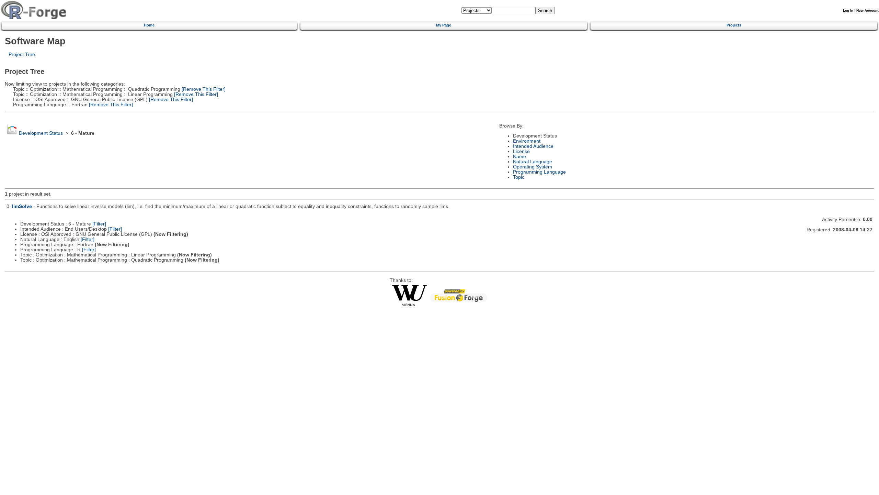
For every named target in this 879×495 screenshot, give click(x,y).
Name (519, 156)
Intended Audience (533, 146)
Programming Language (539, 172)
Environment (526, 141)
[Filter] (99, 224)
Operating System (532, 166)
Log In (848, 10)
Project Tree (22, 54)
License (521, 151)
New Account (867, 10)
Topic (518, 177)
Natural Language (532, 161)
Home (149, 25)
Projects (734, 25)
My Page (443, 25)
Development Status (41, 133)
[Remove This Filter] (203, 89)
